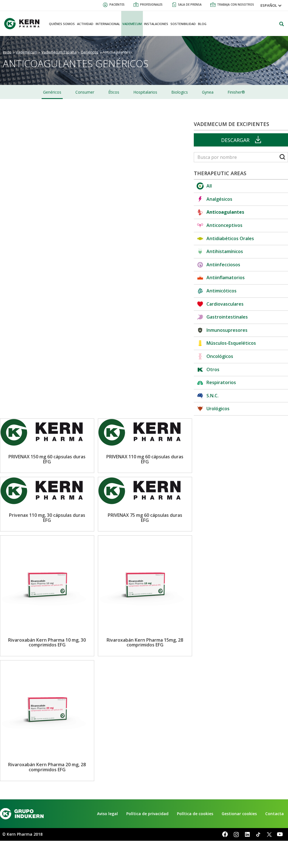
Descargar (235, 140)
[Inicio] (24, 23)
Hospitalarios (145, 92)
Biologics (179, 92)
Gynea (207, 92)
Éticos (113, 92)
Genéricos (52, 92)
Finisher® (236, 92)
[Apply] (282, 157)
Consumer (84, 92)
